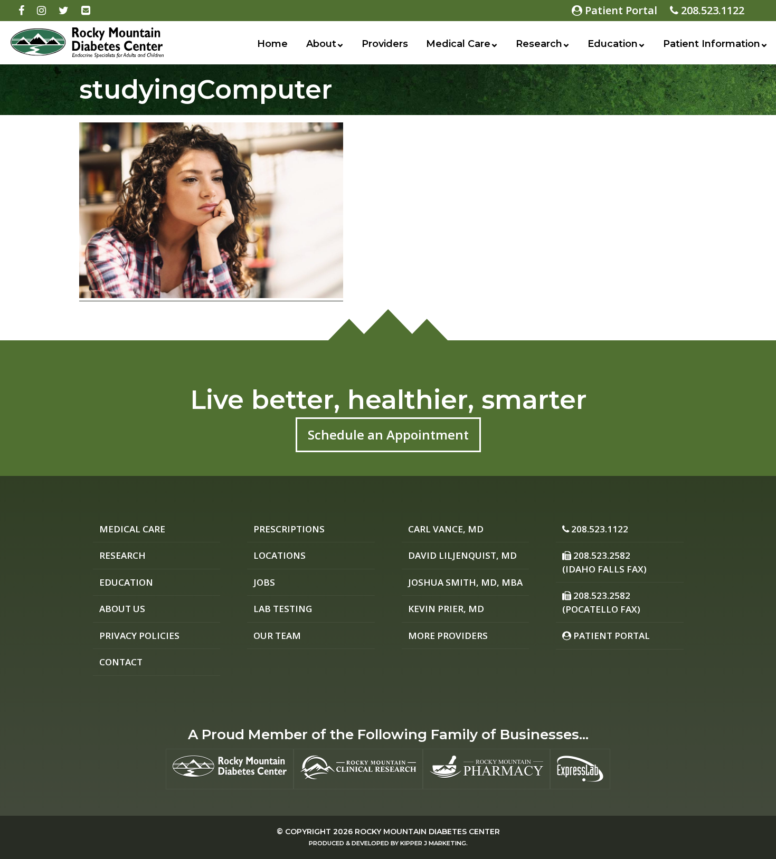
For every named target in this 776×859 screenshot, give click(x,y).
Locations (279, 555)
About (321, 44)
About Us (122, 609)
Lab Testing (282, 609)
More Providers (448, 635)
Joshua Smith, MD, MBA (465, 582)
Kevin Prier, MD (446, 609)
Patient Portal (619, 10)
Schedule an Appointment (388, 434)
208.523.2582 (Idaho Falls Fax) (604, 562)
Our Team (277, 635)
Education (613, 44)
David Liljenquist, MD (462, 555)
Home (272, 44)
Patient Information (711, 44)
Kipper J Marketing (433, 843)
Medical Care (458, 44)
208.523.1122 (711, 10)
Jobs (264, 582)
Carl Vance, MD (446, 529)
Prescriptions (289, 529)
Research (539, 44)
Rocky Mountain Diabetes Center (427, 831)
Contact (121, 662)
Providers (385, 44)
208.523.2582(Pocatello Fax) (601, 602)
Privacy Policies (139, 635)
